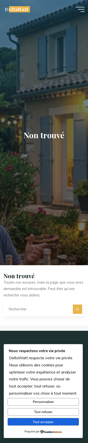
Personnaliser (43, 402)
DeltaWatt (16, 9)
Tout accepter (43, 422)
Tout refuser (43, 412)
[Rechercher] (77, 309)
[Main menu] (80, 9)
